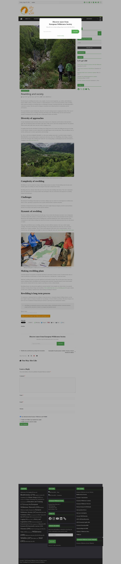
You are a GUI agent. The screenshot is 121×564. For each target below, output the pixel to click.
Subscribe (75, 31)
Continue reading (60, 35)
